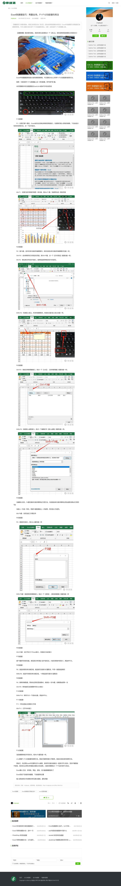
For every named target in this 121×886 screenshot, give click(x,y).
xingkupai (13, 18)
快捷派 (33, 880)
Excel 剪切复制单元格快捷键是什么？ (24, 826)
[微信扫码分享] (68, 803)
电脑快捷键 (48, 3)
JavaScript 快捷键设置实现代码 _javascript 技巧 (64, 840)
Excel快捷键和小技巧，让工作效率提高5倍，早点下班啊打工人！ (65, 826)
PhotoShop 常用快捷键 (19, 835)
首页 (22, 3)
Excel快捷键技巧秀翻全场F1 (28, 791)
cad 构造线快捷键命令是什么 (58, 831)
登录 (113, 3)
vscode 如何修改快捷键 (56, 835)
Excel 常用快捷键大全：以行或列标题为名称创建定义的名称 (29, 840)
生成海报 (62, 803)
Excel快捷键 (15, 791)
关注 (96, 35)
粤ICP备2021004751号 (52, 880)
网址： (62, 860)
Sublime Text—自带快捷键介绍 (97, 45)
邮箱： (38, 860)
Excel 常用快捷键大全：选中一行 (22, 831)
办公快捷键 (29, 3)
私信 (104, 35)
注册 (117, 3)
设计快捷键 (38, 3)
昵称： (15, 860)
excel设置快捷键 (43, 791)
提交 (78, 863)
